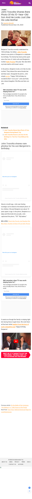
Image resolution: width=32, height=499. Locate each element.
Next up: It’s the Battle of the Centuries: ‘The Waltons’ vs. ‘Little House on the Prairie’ (15, 355)
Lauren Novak (8, 23)
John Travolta (22, 52)
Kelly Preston (10, 62)
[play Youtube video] (16, 341)
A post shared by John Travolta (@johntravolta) (16, 198)
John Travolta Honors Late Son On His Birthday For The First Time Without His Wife (16, 137)
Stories (4, 9)
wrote (8, 76)
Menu (3, 3)
